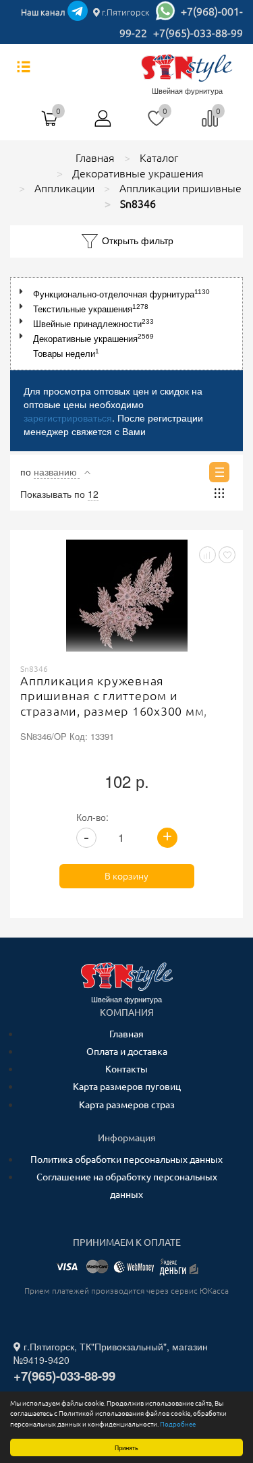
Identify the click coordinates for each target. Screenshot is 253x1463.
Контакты (126, 1069)
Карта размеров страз (127, 1104)
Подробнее (178, 1424)
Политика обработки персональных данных (126, 1159)
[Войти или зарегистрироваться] (103, 123)
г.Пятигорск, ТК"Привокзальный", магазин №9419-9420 (110, 1353)
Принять (126, 1447)
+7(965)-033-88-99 (198, 33)
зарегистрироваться (68, 417)
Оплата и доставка (126, 1051)
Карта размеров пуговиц (127, 1086)
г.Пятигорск (125, 12)
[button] (24, 291)
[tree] (126, 323)
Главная (126, 1034)
